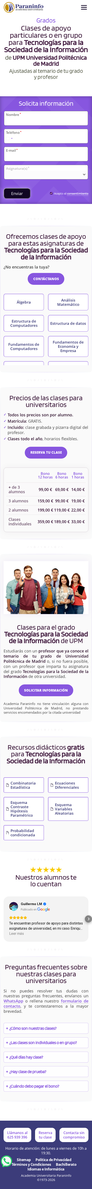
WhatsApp (13, 1001)
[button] (3, 919)
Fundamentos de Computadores (23, 346)
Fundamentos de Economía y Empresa (68, 346)
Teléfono (13, 132)
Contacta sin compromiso (74, 1135)
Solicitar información (46, 690)
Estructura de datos (68, 323)
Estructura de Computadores (24, 323)
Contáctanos (46, 279)
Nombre (13, 114)
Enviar (17, 193)
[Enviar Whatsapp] (6, 1161)
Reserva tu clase (46, 452)
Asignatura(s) (17, 168)
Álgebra (24, 302)
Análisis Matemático (68, 302)
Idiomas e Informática (46, 1169)
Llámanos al (17, 1135)
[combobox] (9, 138)
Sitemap (24, 1160)
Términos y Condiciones (31, 1164)
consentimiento (77, 193)
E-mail (12, 150)
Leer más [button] (16, 933)
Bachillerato (66, 1164)
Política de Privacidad (53, 1160)
